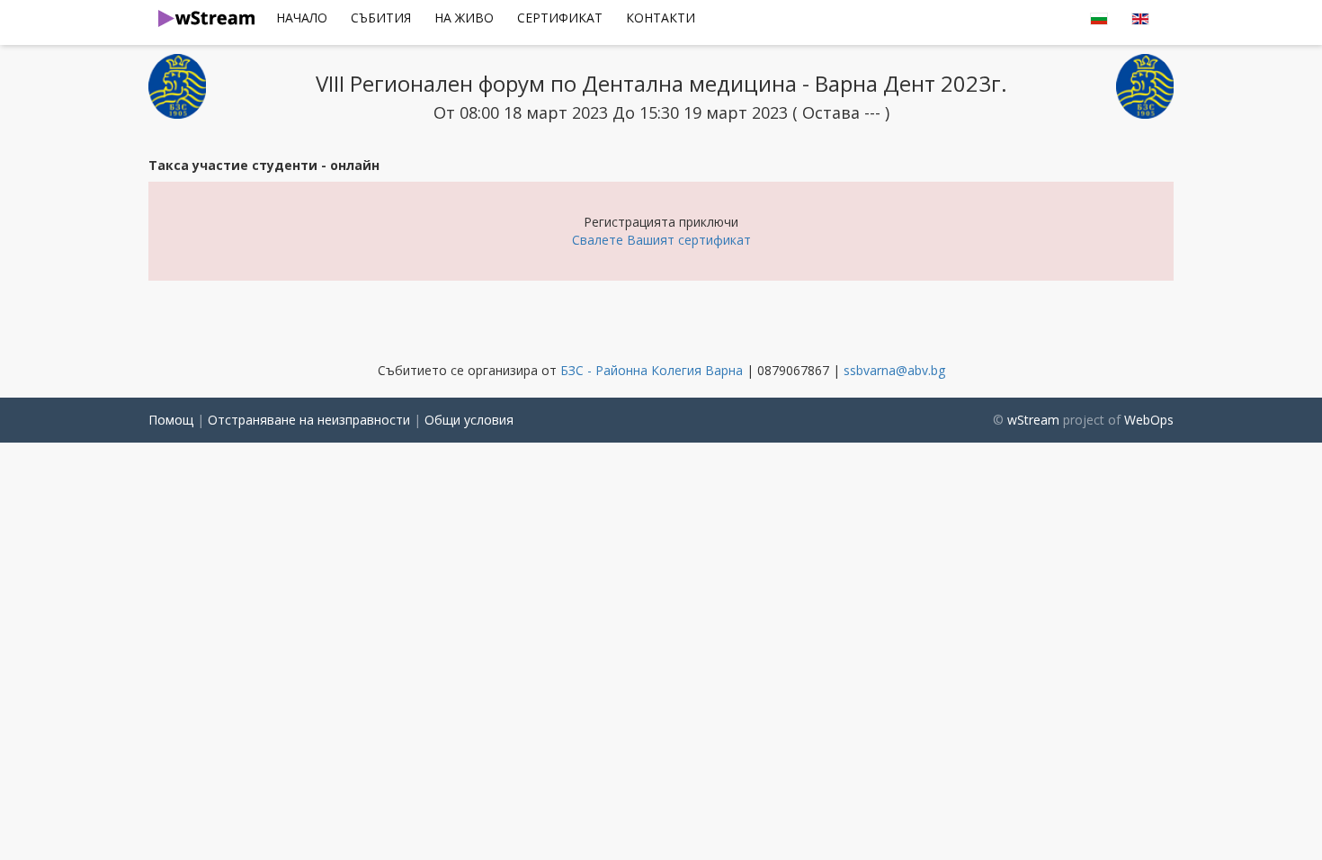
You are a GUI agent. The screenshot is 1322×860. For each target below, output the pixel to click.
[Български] (1140, 18)
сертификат (560, 17)
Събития (381, 17)
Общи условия (469, 419)
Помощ (170, 419)
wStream (1033, 419)
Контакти (660, 17)
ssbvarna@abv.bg (894, 370)
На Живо (464, 17)
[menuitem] (301, 18)
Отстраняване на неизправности (309, 419)
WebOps (1149, 419)
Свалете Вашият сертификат (661, 239)
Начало (301, 17)
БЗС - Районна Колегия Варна (651, 370)
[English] (1099, 18)
